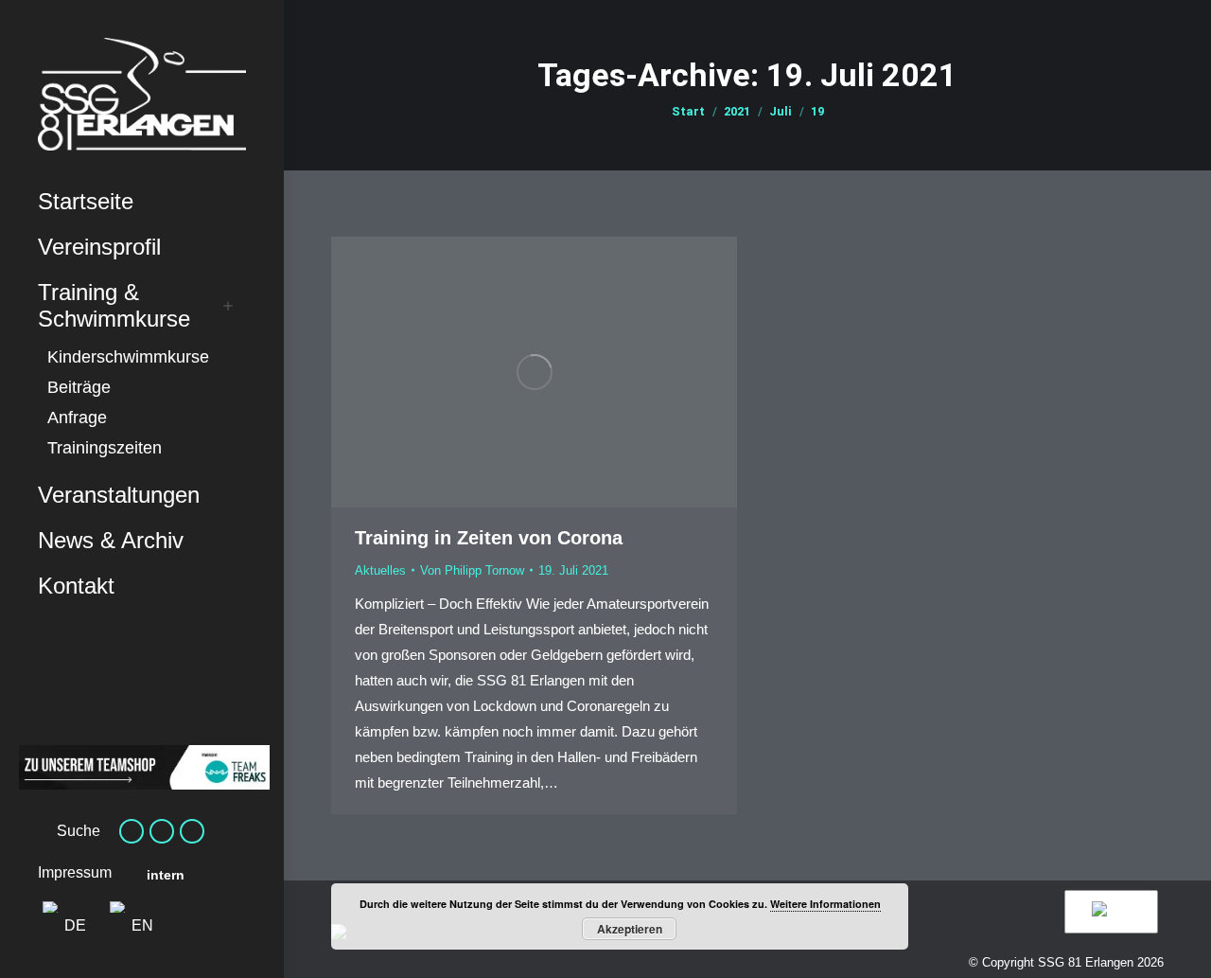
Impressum (75, 872)
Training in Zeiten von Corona (489, 537)
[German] (1108, 912)
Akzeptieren (629, 928)
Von (472, 570)
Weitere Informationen (825, 904)
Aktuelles (380, 570)
